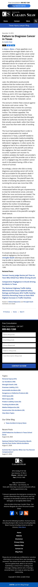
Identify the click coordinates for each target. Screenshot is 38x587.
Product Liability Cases (11, 402)
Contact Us (19, 549)
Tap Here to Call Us (19, 6)
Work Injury (7, 399)
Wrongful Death (28, 302)
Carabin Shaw (25, 577)
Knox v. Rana (9, 49)
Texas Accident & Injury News (16, 423)
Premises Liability (10, 387)
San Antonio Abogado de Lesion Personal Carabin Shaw (19, 506)
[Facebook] (12, 513)
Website (19, 536)
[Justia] (21, 513)
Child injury (7, 396)
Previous (6, 311)
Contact (17, 21)
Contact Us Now (19, 366)
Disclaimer (19, 539)
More (28, 21)
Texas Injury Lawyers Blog (19, 14)
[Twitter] (17, 513)
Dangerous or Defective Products (15, 393)
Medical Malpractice (14, 302)
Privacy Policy (19, 542)
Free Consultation (9, 323)
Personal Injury (9, 379)
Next (22, 311)
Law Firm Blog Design (19, 585)
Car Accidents (8, 382)
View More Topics (8, 413)
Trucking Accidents (10, 404)
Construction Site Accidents (13, 410)
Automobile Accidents (11, 390)
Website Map (19, 545)
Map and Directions (19, 483)
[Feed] (26, 513)
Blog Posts (19, 552)
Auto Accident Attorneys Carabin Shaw (17, 504)
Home (6, 21)
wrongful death (8, 258)
